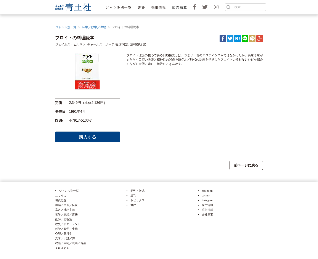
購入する (87, 137)
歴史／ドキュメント (67, 224)
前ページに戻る (246, 165)
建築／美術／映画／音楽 (70, 243)
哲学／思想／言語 (66, 214)
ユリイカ (60, 195)
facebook (207, 190)
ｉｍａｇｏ (62, 247)
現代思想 (60, 200)
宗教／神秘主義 (65, 209)
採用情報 (207, 205)
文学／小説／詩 (65, 238)
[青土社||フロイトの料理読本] (237, 38)
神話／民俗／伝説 (66, 205)
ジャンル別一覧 (65, 27)
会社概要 (207, 214)
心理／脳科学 (63, 233)
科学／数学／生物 (94, 27)
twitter (205, 195)
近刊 (133, 195)
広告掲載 (207, 209)
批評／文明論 (63, 219)
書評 (133, 205)
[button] (119, 7)
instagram (207, 200)
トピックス (137, 200)
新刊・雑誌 (137, 190)
